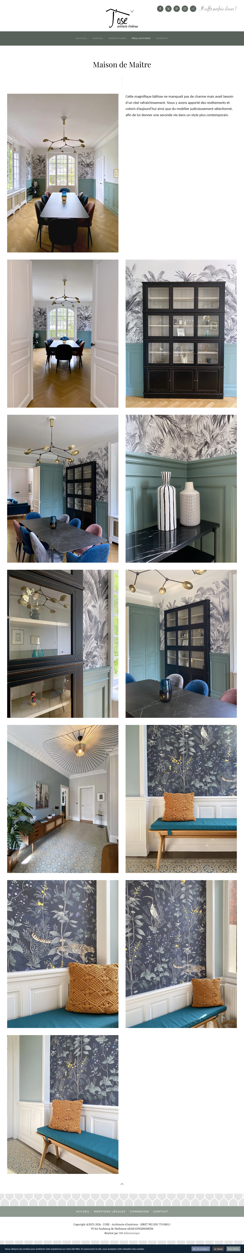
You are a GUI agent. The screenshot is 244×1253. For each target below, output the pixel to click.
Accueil (81, 38)
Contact (162, 38)
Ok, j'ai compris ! (201, 1248)
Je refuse (218, 1248)
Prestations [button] (117, 38)
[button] (122, 1184)
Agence (98, 38)
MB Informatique (129, 1233)
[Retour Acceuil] (122, 18)
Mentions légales (110, 1211)
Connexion (139, 1211)
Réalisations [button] (141, 38)
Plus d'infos (233, 1248)
